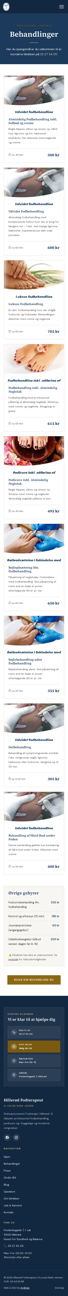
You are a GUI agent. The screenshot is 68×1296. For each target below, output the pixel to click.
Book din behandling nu (34, 979)
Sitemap (59, 1287)
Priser (7, 1170)
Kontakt (9, 1212)
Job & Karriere (13, 1205)
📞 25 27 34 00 (14, 1246)
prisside (13, 959)
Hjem (7, 1156)
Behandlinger (12, 1163)
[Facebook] (7, 1137)
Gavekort (9, 1191)
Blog (6, 1184)
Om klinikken (11, 1198)
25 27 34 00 (48, 54)
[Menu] (61, 6)
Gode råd (10, 1177)
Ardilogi (25, 1287)
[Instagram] (16, 1137)
